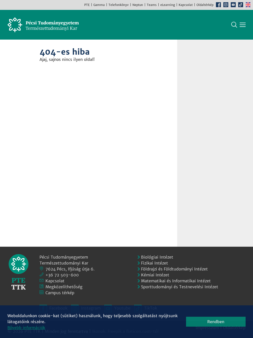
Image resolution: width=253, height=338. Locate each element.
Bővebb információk (26, 327)
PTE (87, 5)
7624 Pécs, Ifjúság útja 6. (70, 268)
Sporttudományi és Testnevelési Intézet (179, 286)
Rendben (215, 321)
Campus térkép (59, 292)
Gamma (99, 5)
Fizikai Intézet (154, 263)
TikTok (240, 4)
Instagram (225, 4)
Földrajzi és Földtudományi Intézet (174, 268)
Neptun (137, 5)
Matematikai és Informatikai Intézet (176, 280)
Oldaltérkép (204, 5)
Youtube (233, 4)
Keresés (234, 25)
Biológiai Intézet (157, 257)
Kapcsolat (186, 5)
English (248, 4)
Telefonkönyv (118, 5)
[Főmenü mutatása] (243, 25)
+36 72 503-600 (62, 274)
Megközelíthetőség (64, 286)
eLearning (167, 5)
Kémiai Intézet (155, 274)
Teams (152, 5)
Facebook (218, 4)
